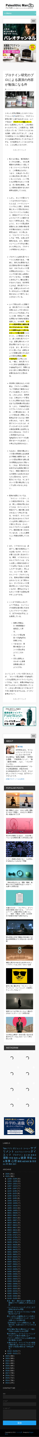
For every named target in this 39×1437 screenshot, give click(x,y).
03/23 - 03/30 (12, 1276)
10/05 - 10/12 (12, 1208)
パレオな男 (19, 1432)
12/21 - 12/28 (12, 1181)
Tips (5, 1148)
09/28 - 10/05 (12, 1210)
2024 (7, 1356)
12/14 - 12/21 (12, 1184)
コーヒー (26, 1148)
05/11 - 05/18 (12, 1259)
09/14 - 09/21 (12, 1215)
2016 (7, 1375)
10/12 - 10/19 (12, 1206)
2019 (7, 1368)
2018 (7, 1371)
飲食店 (33, 1155)
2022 (7, 1361)
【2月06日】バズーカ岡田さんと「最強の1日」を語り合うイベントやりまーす (21, 1325)
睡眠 (20, 1161)
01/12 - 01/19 (12, 1351)
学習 (11, 1158)
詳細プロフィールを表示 (15, 779)
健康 (24, 1157)
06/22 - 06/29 (12, 1245)
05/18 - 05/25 (12, 1257)
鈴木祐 (20, 747)
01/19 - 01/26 (12, 1298)
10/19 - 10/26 (12, 1203)
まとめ (27, 1155)
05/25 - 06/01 (12, 1254)
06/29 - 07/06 (12, 1242)
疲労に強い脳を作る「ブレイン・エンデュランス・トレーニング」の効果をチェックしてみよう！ (19, 988)
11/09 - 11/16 (12, 1196)
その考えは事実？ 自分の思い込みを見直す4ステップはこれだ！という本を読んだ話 (19, 1037)
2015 (7, 1378)
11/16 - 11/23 (12, 1193)
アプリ (10, 1148)
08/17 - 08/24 (12, 1225)
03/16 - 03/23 (12, 1279)
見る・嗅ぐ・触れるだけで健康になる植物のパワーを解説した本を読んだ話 (21, 1303)
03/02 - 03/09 (12, 1284)
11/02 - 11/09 (12, 1198)
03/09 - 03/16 (12, 1281)
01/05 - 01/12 (12, 1353)
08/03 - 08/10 (12, 1230)
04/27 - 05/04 (12, 1264)
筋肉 (16, 1158)
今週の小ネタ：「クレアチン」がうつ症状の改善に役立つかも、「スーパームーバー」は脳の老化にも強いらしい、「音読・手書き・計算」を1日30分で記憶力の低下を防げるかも (19, 912)
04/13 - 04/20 (12, 1269)
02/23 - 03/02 (12, 1286)
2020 (7, 1366)
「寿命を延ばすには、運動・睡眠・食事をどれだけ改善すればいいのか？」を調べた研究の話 (19, 884)
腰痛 (34, 1158)
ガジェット (18, 1148)
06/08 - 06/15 (12, 1249)
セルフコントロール (22, 1152)
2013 (7, 1383)
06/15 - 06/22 (12, 1247)
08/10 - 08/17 (12, 1227)
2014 (7, 1380)
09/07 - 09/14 (12, 1218)
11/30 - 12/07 (12, 1188)
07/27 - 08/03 (12, 1232)
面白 (11, 1164)
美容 (34, 1161)
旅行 (14, 1164)
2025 (7, 1176)
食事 (8, 1161)
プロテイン (18, 1155)
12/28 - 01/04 (12, 1179)
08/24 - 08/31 (12, 1223)
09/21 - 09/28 (12, 1213)
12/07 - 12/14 (12, 1186)
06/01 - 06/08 (12, 1252)
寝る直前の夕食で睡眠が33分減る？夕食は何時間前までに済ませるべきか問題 (19, 939)
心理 (14, 1161)
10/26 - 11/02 (12, 1201)
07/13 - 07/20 (12, 1237)
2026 (7, 1174)
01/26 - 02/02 (12, 1296)
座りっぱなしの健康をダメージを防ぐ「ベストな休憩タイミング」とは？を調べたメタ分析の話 (21, 1318)
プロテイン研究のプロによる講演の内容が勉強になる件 (21, 1339)
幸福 (30, 1157)
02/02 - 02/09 (12, 1293)
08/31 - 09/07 (12, 1220)
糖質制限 (26, 1161)
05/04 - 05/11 (12, 1262)
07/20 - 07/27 (12, 1235)
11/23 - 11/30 (12, 1191)
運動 (6, 1157)
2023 (7, 1358)
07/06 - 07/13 (12, 1240)
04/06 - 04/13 (12, 1271)
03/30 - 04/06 (12, 1274)
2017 (7, 1373)
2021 (7, 1363)
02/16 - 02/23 (12, 1288)
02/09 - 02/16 (12, 1291)
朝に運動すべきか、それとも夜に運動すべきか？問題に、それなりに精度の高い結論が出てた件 (19, 812)
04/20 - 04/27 (12, 1266)
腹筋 (4, 1164)
